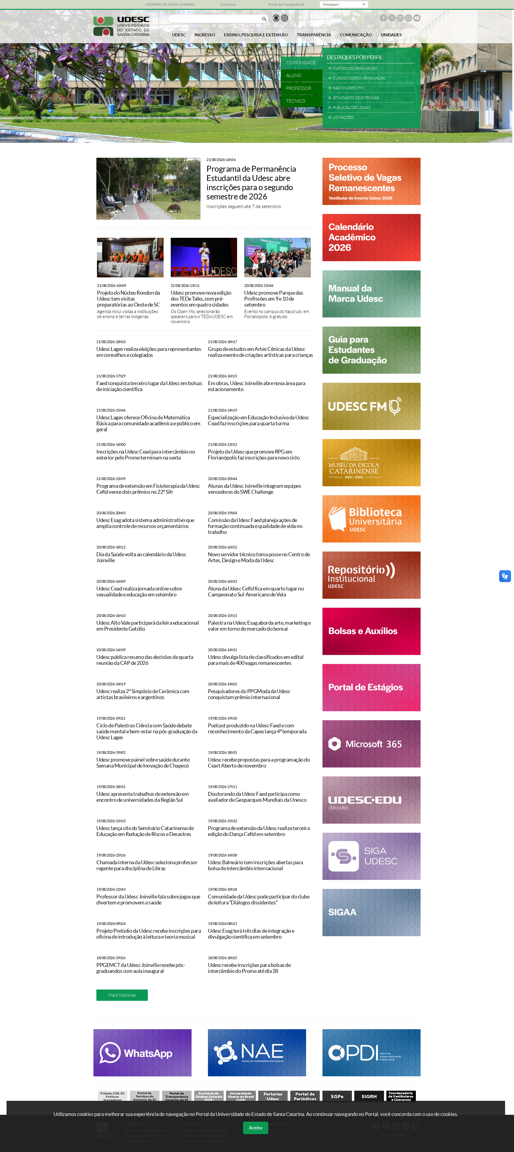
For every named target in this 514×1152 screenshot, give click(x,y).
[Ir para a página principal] (121, 34)
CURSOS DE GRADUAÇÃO (355, 68)
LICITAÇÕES (343, 117)
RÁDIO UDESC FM (348, 88)
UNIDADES (391, 34)
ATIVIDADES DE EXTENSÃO (356, 98)
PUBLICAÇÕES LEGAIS (352, 108)
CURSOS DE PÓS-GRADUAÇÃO (359, 78)
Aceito (255, 1127)
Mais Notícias (122, 995)
